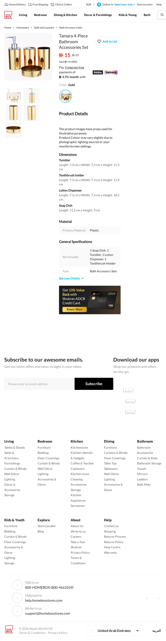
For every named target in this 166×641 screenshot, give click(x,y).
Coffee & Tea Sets (82, 463)
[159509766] (65, 96)
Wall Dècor (11, 474)
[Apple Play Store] (128, 390)
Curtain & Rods (147, 458)
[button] (107, 41)
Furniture (44, 447)
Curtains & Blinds (116, 452)
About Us (77, 526)
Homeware (22, 27)
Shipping (110, 531)
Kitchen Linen (80, 474)
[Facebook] (147, 598)
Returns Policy (114, 542)
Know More (74, 309)
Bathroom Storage (149, 463)
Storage (9, 495)
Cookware (78, 468)
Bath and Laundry (44, 27)
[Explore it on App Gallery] (130, 412)
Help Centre (112, 547)
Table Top (110, 463)
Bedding (43, 452)
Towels (141, 468)
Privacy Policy (80, 552)
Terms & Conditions (32, 633)
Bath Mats (144, 484)
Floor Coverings (48, 458)
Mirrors (142, 474)
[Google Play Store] (130, 401)
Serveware (78, 505)
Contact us (111, 526)
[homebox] (10, 15)
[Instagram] (158, 598)
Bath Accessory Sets (70, 27)
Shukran (76, 547)
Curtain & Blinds (15, 468)
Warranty (110, 552)
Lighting (9, 479)
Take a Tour (78, 542)
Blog (41, 531)
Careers (76, 536)
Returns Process (115, 536)
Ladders (142, 479)
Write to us (78, 531)
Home (7, 27)
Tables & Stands (14, 447)
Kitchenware (79, 447)
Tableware (111, 468)
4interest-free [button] (74, 67)
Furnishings (12, 463)
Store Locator (47, 526)
